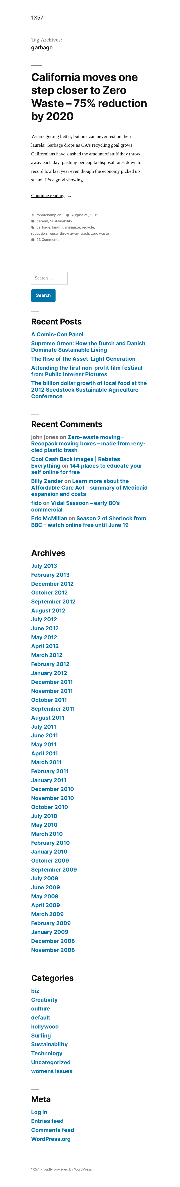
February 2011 (50, 771)
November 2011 (52, 691)
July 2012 (44, 619)
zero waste (100, 233)
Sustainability (61, 221)
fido (36, 503)
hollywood (45, 1026)
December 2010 (52, 789)
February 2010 (50, 842)
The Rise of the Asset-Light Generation (83, 358)
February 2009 (51, 923)
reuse (53, 233)
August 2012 (48, 610)
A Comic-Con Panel (57, 334)
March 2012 (47, 655)
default (42, 221)
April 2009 (45, 905)
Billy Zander (47, 481)
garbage (43, 227)
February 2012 (50, 664)
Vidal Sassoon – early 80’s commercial (75, 506)
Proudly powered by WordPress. (66, 1169)
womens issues (51, 1071)
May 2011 (43, 744)
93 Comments (47, 240)
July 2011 (43, 726)
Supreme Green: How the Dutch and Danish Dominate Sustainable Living (88, 346)
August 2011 (48, 717)
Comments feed (52, 1130)
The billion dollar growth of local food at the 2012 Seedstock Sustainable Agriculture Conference (89, 389)
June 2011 (44, 735)
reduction (39, 233)
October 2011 (49, 700)
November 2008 (53, 950)
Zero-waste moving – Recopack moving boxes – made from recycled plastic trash (88, 443)
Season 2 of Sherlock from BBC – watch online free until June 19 (88, 521)
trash (85, 233)
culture (40, 1008)
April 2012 (45, 646)
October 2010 (49, 807)
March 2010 (47, 833)
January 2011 (48, 780)
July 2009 (44, 878)
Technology (47, 1053)
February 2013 (50, 574)
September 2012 (53, 601)
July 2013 (44, 565)
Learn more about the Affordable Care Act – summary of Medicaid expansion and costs (89, 487)
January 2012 (49, 673)
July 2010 (44, 816)
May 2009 (44, 896)
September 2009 (54, 869)
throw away (69, 233)
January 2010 (49, 851)
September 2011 (53, 708)
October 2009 (50, 860)
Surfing (41, 1035)
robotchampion (48, 215)
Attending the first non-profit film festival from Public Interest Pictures (86, 371)
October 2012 (49, 592)
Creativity (44, 999)
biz (35, 990)
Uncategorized (51, 1062)
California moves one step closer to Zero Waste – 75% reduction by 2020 (89, 96)
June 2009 (45, 887)
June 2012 (45, 628)
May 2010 (44, 824)
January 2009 (49, 932)
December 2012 (52, 583)
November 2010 (52, 798)
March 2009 (47, 914)
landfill (57, 227)
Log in (39, 1112)
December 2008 (53, 941)
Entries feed (47, 1121)
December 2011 (52, 682)
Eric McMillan (49, 518)
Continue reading (51, 196)
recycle (88, 227)
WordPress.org (51, 1139)
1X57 (37, 17)
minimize (72, 227)
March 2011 (46, 762)
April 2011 (44, 753)
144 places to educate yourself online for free (88, 469)
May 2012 (44, 637)
